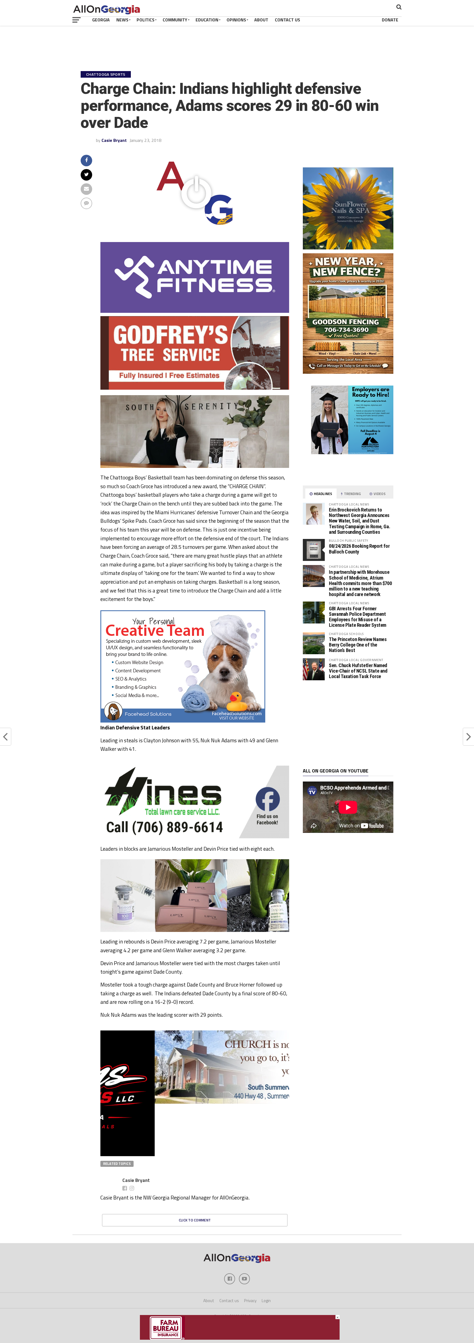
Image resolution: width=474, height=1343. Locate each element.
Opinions (236, 19)
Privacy (250, 1300)
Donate (390, 19)
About (261, 19)
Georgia (101, 19)
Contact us (229, 1300)
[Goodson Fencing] (348, 372)
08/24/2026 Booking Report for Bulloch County (359, 548)
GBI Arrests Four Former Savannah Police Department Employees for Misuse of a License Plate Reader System (357, 617)
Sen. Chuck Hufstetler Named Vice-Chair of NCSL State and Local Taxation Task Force (358, 670)
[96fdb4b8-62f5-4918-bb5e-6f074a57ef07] (348, 248)
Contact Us (287, 19)
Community (175, 19)
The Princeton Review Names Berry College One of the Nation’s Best (357, 644)
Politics (145, 19)
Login (266, 1300)
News (122, 19)
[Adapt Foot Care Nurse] (348, 474)
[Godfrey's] (194, 388)
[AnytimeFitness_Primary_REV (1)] (194, 311)
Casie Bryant (114, 140)
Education (207, 19)
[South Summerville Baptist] (194, 1102)
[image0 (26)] (182, 721)
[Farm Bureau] (240, 1338)
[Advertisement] (348, 724)
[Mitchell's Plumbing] (194, 831)
